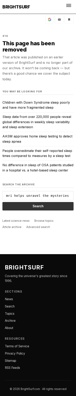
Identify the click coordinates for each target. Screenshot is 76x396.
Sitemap (10, 361)
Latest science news (16, 220)
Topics (9, 314)
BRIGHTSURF (16, 6)
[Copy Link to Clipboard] (69, 19)
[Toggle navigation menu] (69, 6)
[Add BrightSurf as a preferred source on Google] (49, 19)
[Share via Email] (59, 19)
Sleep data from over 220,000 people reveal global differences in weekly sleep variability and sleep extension (36, 122)
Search (38, 206)
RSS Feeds (12, 368)
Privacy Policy (15, 353)
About (9, 328)
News (9, 299)
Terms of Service (17, 346)
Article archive (11, 227)
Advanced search (38, 227)
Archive (10, 321)
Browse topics (44, 220)
